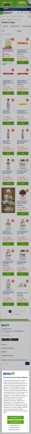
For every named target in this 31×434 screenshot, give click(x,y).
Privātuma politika (15, 427)
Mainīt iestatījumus (14, 429)
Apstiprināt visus (15, 417)
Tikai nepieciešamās (15, 422)
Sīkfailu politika (14, 425)
